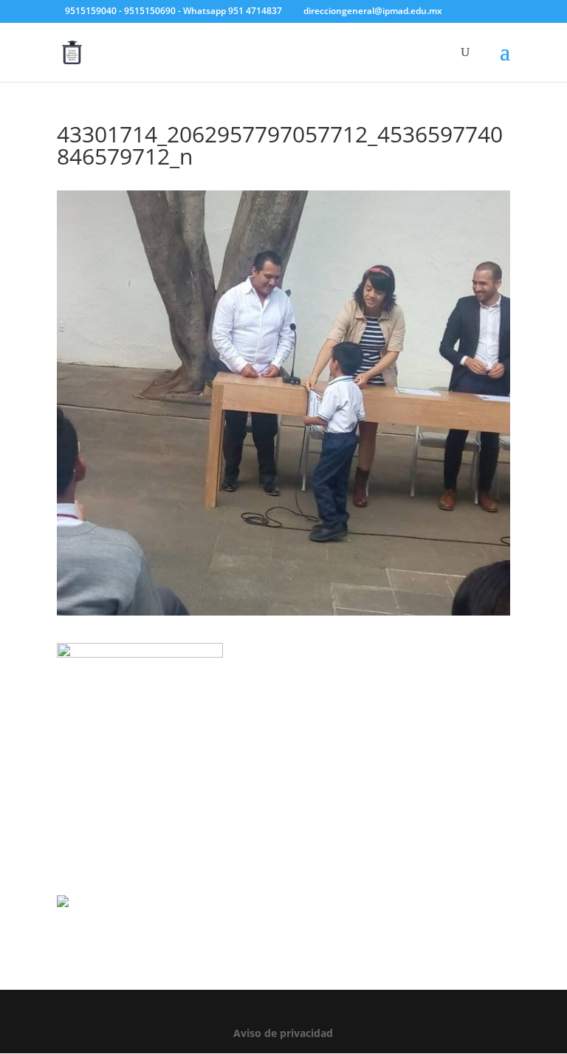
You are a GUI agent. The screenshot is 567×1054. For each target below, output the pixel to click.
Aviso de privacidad (283, 1033)
